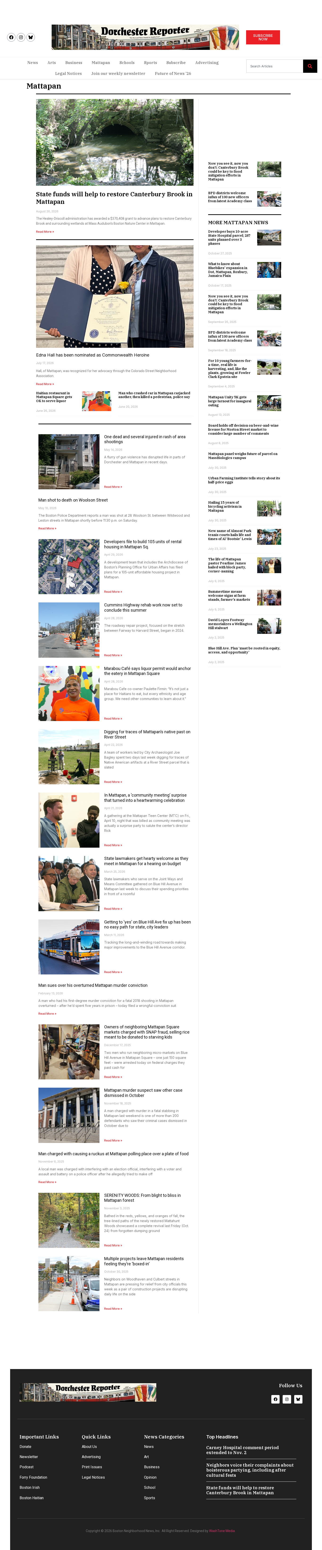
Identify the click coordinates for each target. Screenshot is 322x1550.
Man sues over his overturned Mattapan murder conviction (93, 985)
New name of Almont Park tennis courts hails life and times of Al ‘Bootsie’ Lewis (230, 535)
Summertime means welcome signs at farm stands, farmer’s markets (229, 595)
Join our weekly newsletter (118, 73)
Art (146, 1457)
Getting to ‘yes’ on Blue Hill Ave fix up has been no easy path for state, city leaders (147, 924)
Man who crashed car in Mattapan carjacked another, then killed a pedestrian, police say (154, 395)
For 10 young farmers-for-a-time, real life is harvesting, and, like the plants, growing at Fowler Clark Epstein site (230, 369)
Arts (51, 62)
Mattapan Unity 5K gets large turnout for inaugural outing (229, 401)
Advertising (207, 62)
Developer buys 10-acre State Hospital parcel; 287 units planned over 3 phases (229, 237)
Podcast (26, 1467)
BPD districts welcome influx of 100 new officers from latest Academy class (230, 197)
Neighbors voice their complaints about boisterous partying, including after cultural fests (250, 1470)
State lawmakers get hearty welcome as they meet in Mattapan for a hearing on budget (146, 861)
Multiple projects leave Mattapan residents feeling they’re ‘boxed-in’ (144, 1261)
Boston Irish (30, 1487)
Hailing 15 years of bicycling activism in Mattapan (225, 506)
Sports (150, 62)
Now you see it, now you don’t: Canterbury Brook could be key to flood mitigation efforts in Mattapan (228, 171)
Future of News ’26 (173, 73)
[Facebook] (11, 37)
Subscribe (176, 62)
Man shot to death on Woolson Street (73, 500)
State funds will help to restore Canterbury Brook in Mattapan (114, 197)
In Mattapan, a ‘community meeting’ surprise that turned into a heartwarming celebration (145, 798)
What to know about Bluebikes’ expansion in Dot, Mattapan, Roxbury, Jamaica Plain (228, 270)
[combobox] (274, 66)
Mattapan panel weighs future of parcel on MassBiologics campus (242, 456)
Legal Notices (68, 73)
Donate (25, 1446)
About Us (89, 1446)
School (149, 1487)
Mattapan (101, 62)
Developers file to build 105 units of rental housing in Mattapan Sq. (143, 544)
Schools (127, 62)
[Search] (310, 66)
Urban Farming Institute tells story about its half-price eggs (244, 480)
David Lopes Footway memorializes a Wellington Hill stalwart (230, 624)
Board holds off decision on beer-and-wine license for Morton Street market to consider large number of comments (243, 429)
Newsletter (29, 1457)
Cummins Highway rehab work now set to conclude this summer (143, 607)
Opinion (150, 1477)
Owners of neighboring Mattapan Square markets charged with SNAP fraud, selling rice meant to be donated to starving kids (147, 1031)
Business (73, 62)
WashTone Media (222, 1531)
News (32, 62)
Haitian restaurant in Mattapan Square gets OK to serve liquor (54, 397)
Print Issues (92, 1467)
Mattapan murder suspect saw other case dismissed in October (143, 1093)
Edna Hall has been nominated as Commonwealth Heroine (92, 354)
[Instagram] (21, 37)
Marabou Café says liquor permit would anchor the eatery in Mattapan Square (147, 671)
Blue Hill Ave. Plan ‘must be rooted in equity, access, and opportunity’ (244, 650)
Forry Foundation (33, 1477)
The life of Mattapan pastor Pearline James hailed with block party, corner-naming (227, 565)
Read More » (45, 231)
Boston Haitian (32, 1498)
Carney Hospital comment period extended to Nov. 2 (242, 1450)
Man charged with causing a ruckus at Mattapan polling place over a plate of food (113, 1153)
